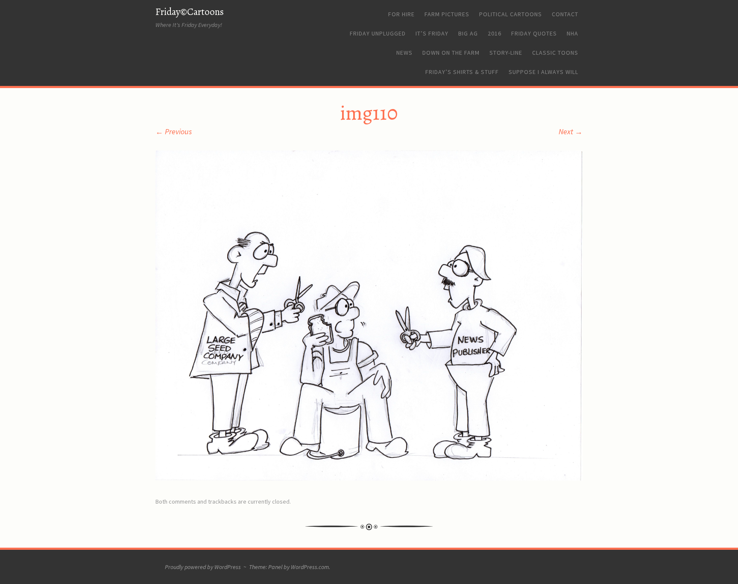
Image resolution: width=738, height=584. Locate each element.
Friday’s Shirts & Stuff (462, 72)
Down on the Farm (451, 52)
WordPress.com (310, 567)
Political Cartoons (510, 14)
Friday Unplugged (378, 33)
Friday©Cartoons (189, 11)
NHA (572, 33)
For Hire (401, 14)
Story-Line (505, 52)
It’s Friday (432, 33)
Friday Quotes (534, 33)
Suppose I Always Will (543, 72)
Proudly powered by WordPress (203, 567)
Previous (173, 131)
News (404, 52)
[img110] (369, 478)
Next (571, 131)
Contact (565, 14)
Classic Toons (555, 52)
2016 (494, 33)
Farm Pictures (447, 14)
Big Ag (468, 33)
